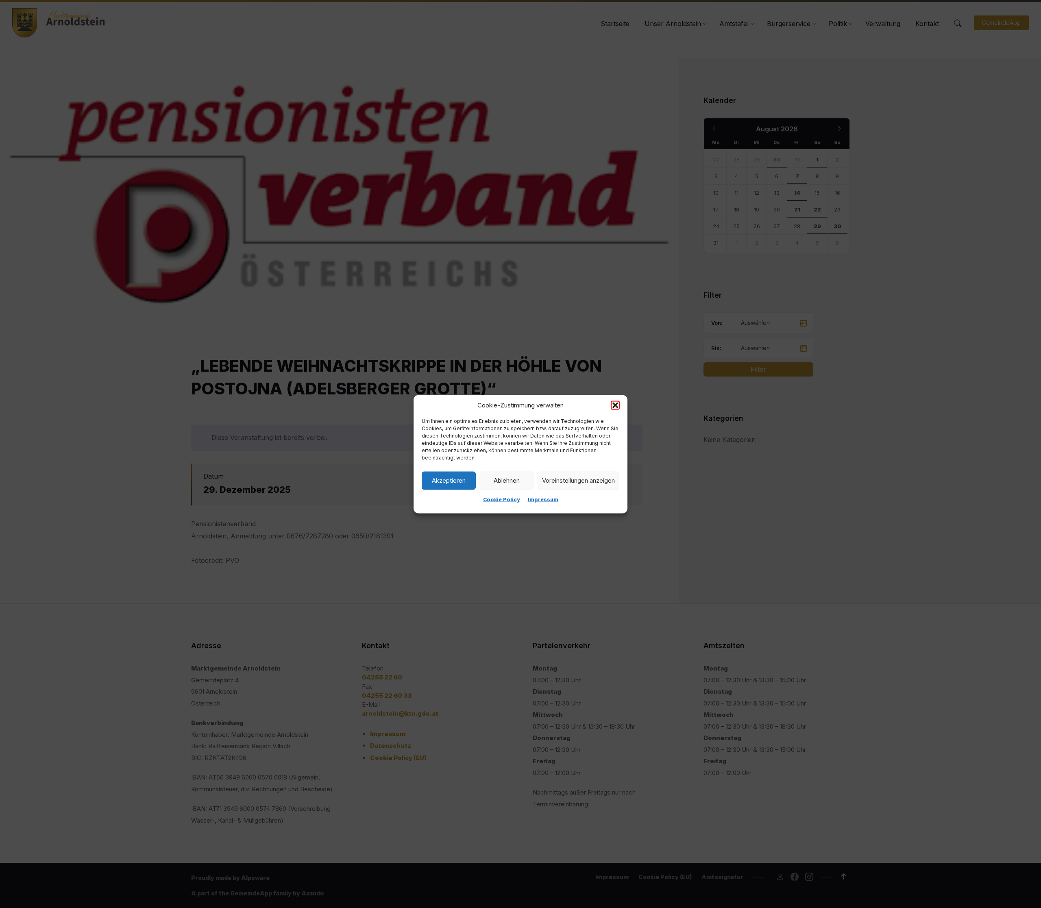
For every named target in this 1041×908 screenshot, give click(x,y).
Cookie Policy (501, 499)
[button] (615, 405)
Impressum (543, 499)
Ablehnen (507, 480)
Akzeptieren (449, 480)
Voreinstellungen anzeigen (578, 480)
